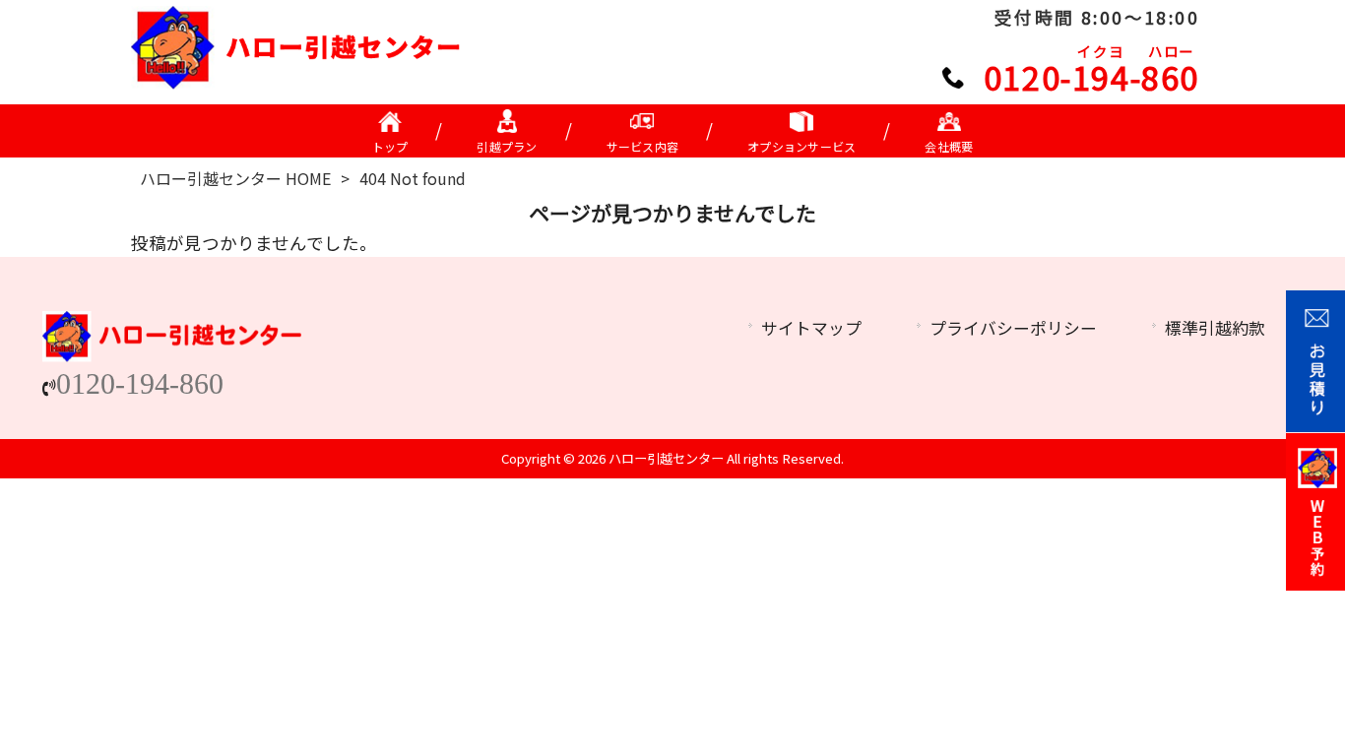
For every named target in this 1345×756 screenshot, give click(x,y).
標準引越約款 (1215, 328)
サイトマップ (811, 328)
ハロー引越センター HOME (235, 178)
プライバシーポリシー (1013, 328)
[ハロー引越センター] (297, 82)
